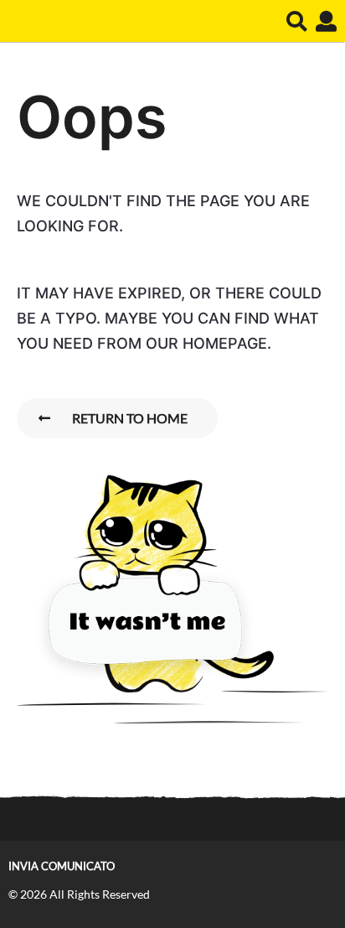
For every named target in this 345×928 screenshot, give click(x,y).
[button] (296, 21)
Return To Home (130, 418)
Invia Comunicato (61, 866)
